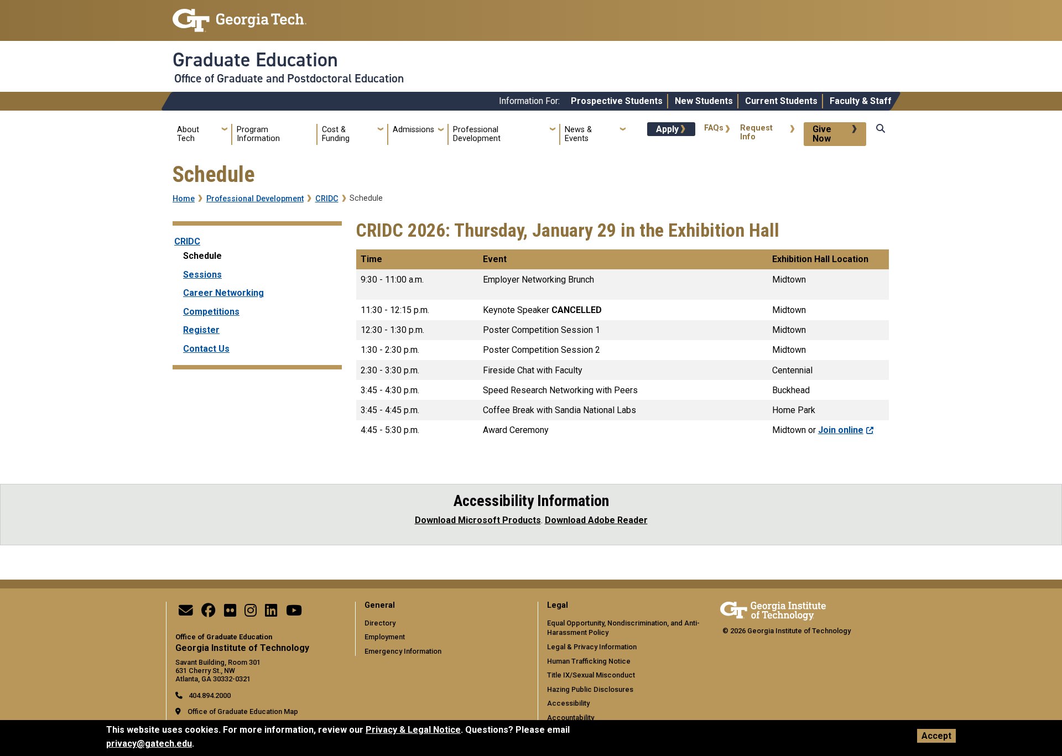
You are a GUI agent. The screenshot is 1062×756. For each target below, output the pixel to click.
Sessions (202, 274)
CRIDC (327, 199)
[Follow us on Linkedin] (271, 613)
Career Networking (223, 293)
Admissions (413, 129)
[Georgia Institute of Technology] (239, 16)
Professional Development (477, 134)
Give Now (822, 134)
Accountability (570, 717)
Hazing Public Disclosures (590, 689)
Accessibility (568, 703)
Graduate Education (255, 60)
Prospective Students (617, 101)
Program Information (258, 134)
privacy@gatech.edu (149, 743)
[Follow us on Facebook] (208, 613)
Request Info (756, 132)
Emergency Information (403, 651)
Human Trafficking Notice (589, 661)
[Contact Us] (186, 613)
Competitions (211, 311)
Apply (667, 129)
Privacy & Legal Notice (413, 729)
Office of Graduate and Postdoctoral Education (289, 78)
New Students (704, 101)
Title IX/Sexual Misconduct (591, 675)
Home (184, 199)
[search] (880, 139)
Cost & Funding (336, 134)
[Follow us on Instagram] (250, 613)
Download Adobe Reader (596, 520)
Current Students (781, 101)
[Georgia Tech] (773, 609)
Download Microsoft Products (478, 520)
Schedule (202, 256)
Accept (936, 736)
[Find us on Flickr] (230, 613)
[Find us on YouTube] (294, 613)
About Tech (188, 134)
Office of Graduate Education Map (243, 711)
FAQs (713, 128)
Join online (840, 430)
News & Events (578, 134)
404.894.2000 (209, 695)
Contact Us (206, 348)
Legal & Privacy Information (592, 647)
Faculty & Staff (861, 101)
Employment (385, 637)
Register (201, 330)
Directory (380, 623)
